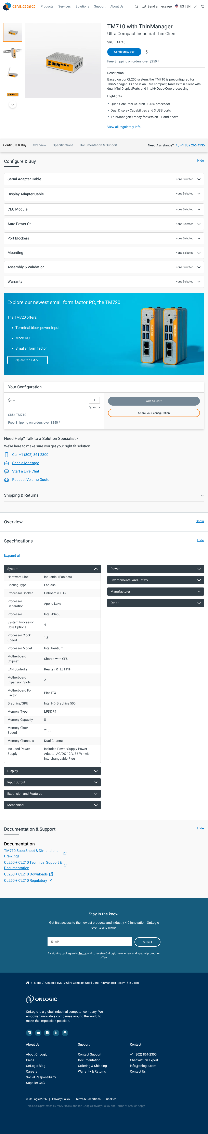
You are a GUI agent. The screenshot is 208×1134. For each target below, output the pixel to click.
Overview (39, 145)
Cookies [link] (111, 1099)
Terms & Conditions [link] (88, 1099)
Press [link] (30, 1060)
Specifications (63, 145)
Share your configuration (154, 413)
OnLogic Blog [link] (35, 1065)
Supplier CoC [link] (35, 1082)
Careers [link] (31, 1071)
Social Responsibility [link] (41, 1077)
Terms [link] (83, 953)
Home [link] (27, 983)
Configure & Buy (14, 145)
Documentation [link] (89, 1060)
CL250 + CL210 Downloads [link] (26, 874)
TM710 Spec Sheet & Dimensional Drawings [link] (31, 853)
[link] (19, 6)
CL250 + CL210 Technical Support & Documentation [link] (33, 865)
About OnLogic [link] (36, 1054)
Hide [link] (200, 160)
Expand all (12, 555)
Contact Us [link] (138, 1071)
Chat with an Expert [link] (144, 1060)
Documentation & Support (98, 145)
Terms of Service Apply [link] (130, 1106)
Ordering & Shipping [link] (92, 1065)
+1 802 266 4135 (192, 145)
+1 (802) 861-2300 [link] (143, 1054)
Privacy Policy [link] (61, 1099)
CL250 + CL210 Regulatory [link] (25, 880)
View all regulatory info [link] (124, 127)
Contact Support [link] (89, 1054)
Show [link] (200, 521)
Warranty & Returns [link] (92, 1071)
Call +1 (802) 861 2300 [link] (30, 454)
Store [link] (37, 983)
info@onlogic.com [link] (143, 1065)
